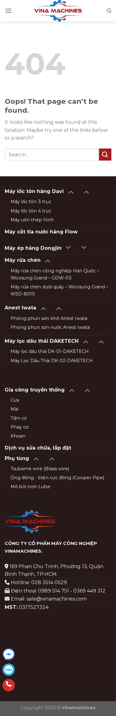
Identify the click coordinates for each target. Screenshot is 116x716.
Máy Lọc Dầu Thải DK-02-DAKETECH (52, 360)
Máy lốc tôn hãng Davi (34, 191)
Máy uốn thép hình (32, 220)
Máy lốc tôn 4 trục (31, 211)
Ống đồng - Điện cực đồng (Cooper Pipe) (57, 477)
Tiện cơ (19, 418)
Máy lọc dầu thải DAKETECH (42, 341)
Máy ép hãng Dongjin (33, 248)
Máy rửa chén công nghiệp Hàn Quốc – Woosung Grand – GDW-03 (55, 274)
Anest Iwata (20, 308)
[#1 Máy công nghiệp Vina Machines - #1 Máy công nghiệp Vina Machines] (58, 11)
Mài (14, 409)
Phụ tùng (17, 458)
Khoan (18, 436)
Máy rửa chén (23, 260)
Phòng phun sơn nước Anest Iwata (50, 327)
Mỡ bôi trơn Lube (30, 486)
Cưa (15, 400)
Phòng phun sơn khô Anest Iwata (49, 318)
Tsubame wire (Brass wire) (40, 468)
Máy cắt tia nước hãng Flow (41, 232)
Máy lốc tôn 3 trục (31, 201)
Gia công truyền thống (35, 390)
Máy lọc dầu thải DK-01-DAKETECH (50, 351)
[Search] (109, 11)
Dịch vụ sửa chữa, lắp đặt (38, 448)
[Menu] (8, 10)
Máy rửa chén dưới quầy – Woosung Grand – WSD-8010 (59, 290)
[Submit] (105, 155)
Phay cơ (19, 427)
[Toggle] (71, 192)
